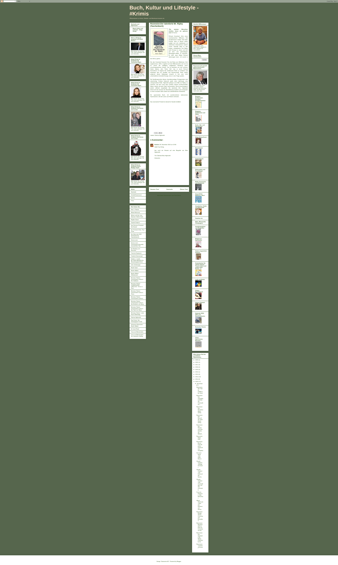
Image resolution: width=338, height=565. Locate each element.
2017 (196, 364)
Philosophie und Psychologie (200, 170)
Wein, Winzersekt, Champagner (200, 222)
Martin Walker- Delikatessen (135, 274)
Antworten (157, 158)
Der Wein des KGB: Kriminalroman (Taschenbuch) (136, 235)
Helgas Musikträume (199, 291)
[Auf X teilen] (158, 133)
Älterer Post (184, 189)
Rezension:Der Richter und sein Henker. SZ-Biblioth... (199, 429)
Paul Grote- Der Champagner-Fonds (136, 321)
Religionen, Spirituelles (198, 239)
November (200, 383)
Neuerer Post (154, 189)
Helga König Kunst (201, 137)
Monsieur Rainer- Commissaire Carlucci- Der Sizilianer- (137, 279)
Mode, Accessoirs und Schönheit (200, 182)
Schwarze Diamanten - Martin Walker (137, 325)
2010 (196, 381)
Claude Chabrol (135, 222)
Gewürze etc (199, 218)
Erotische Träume (200, 327)
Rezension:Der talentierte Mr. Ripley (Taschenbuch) (199, 537)
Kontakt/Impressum (136, 195)
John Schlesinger (135, 264)
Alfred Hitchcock (135, 212)
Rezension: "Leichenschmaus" (199, 546)
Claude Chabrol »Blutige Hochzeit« (199, 464)
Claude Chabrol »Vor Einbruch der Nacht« (199, 473)
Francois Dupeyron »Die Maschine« (199, 495)
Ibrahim (156, 144)
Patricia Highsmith (160, 135)
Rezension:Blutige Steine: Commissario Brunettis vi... (199, 516)
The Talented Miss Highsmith (162, 155)
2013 (196, 374)
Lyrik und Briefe (200, 279)
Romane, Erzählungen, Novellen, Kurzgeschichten (200, 98)
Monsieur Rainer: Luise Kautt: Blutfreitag (137, 313)
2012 (196, 376)
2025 (196, 360)
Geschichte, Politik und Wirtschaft (201, 206)
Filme (132, 200)
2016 (196, 367)
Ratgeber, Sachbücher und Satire (200, 113)
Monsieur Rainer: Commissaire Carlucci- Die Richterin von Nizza (137, 302)
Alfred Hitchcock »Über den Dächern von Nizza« (199, 505)
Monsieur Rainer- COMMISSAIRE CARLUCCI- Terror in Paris (137, 286)
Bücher (133, 197)
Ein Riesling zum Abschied (135, 249)
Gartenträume (199, 158)
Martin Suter (134, 267)
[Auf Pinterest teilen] (161, 133)
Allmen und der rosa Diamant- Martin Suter (137, 216)
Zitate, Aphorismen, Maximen (199, 339)
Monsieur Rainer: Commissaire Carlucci (137, 297)
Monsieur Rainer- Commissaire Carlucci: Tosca (137, 292)
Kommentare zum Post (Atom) (172, 195)
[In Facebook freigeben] (160, 133)
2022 (196, 362)
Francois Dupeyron (136, 253)
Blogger (179, 561)
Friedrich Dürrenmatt (137, 256)
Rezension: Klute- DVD (199, 438)
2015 (196, 369)
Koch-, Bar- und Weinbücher (200, 125)
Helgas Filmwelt (200, 302)
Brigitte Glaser (135, 219)
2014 (196, 372)
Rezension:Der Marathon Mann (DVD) (199, 409)
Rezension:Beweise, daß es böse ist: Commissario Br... (199, 526)
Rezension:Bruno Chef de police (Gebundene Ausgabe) (199, 446)
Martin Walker (135, 270)
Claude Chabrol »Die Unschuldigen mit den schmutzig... (199, 484)
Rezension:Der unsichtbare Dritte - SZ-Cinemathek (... (199, 400)
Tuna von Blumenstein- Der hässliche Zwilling (137, 335)
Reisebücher (199, 148)
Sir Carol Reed (135, 329)
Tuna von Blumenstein (137, 332)
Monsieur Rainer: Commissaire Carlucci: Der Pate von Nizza (137, 308)
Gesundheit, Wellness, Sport (200, 194)
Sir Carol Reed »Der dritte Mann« (199, 455)
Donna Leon (134, 240)
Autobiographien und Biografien (200, 227)
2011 (196, 379)
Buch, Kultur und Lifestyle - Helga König (138, 30)
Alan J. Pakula (135, 209)
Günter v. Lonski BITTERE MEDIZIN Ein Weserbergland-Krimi (137, 260)
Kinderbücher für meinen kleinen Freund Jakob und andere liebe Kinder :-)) (200, 265)
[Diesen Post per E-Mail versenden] (155, 133)
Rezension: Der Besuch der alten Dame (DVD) (199, 418)
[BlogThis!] (156, 133)
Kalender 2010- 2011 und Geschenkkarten (200, 315)
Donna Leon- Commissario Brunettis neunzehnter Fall (137, 244)
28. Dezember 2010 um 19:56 (167, 144)
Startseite (169, 189)
